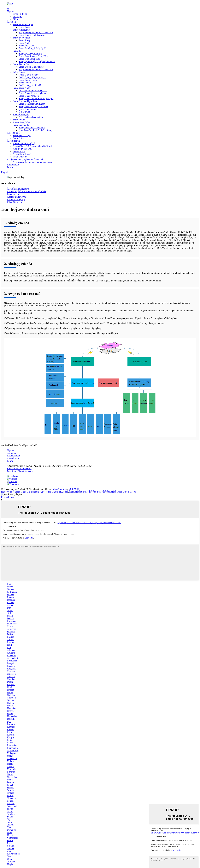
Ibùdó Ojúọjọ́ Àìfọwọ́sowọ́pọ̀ (32, 77)
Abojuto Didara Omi (22, 148)
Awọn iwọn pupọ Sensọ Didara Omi (36, 32)
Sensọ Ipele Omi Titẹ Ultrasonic (33, 106)
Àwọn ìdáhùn (13, 141)
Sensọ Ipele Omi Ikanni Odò (32, 127)
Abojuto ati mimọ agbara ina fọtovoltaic (25, 159)
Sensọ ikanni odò (21, 125)
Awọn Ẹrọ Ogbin (21, 114)
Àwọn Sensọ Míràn (22, 122)
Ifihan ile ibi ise (20, 14)
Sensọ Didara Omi (21, 64)
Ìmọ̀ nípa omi (19, 151)
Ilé (8, 8)
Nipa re (10, 11)
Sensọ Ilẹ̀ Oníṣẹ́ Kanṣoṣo (30, 53)
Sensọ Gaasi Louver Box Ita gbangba (36, 98)
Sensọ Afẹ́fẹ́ (24, 40)
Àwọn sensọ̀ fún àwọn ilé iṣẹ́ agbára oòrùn (32, 162)
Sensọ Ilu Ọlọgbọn (21, 37)
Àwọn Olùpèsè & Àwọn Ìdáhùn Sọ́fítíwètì (32, 146)
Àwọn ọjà (11, 22)
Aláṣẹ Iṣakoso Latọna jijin (31, 117)
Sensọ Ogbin (19, 119)
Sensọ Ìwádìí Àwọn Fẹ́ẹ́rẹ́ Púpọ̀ (33, 56)
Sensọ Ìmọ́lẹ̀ (24, 27)
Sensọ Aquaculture (21, 29)
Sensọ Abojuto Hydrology (25, 101)
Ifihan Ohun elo (20, 156)
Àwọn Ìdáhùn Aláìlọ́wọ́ (24, 143)
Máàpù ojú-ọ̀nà (60, 489)
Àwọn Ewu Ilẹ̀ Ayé (22, 154)
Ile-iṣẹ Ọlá (17, 16)
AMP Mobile (74, 489)
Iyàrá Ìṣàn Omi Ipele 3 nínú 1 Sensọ (35, 130)
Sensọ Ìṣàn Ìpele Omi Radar (32, 104)
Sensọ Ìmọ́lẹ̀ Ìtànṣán (28, 80)
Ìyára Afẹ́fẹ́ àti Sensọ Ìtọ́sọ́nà (82, 491)
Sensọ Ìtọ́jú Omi (26, 45)
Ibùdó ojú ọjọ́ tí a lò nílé (30, 85)
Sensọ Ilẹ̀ (17, 51)
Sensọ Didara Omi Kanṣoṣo (32, 35)
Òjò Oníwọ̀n (24, 111)
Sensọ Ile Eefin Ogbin (23, 24)
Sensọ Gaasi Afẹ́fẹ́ (21, 88)
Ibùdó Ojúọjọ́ (19, 72)
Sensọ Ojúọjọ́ (25, 82)
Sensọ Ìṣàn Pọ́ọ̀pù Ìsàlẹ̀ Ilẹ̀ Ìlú (32, 48)
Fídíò (15, 19)
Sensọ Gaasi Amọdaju (29, 96)
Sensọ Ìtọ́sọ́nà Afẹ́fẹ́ (106, 491)
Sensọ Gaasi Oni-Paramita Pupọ (30, 491)
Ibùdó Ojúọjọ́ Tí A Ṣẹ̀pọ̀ (57, 491)
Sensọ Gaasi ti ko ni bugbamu (32, 93)
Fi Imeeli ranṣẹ (8, 497)
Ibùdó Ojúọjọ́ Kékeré (29, 74)
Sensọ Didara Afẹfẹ (22, 135)
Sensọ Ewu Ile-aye (27, 109)
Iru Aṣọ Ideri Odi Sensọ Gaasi (33, 90)
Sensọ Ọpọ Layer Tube (29, 59)
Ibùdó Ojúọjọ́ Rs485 (126, 491)
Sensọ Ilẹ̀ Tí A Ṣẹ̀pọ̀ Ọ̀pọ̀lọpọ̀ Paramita (37, 61)
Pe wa (10, 167)
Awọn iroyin (13, 164)
